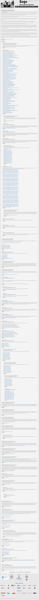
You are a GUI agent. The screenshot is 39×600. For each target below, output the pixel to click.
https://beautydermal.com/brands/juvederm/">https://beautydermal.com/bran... (21, 560)
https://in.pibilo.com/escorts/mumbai (7, 366)
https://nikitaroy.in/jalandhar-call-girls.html (8, 159)
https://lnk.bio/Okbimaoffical (5, 102)
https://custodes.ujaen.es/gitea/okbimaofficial (7, 62)
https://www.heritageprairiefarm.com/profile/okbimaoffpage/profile (9, 77)
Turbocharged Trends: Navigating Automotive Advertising (8, 402)
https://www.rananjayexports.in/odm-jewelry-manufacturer (10, 289)
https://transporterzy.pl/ (8, 496)
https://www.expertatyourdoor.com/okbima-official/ (8, 92)
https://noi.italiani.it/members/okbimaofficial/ (7, 98)
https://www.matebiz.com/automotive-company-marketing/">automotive (24, 404)
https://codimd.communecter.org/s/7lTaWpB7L (7, 54)
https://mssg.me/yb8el (5, 90)
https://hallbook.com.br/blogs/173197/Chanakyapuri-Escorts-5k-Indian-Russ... (11, 175)
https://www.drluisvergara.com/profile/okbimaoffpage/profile (9, 100)
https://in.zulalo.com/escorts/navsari (5, 336)
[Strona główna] (7, 7)
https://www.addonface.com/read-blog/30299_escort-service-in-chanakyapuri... (11, 198)
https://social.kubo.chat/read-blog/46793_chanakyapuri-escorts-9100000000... (11, 183)
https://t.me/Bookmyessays (7, 247)
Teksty (25, 6)
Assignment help (4, 307)
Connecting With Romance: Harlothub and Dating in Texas (8, 261)
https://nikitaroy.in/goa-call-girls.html (7, 151)
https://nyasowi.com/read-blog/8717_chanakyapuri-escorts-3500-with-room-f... (11, 182)
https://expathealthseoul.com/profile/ (6, 80)
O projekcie (22, 6)
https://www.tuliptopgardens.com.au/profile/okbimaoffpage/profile (9, 69)
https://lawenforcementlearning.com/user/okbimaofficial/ (8, 61)
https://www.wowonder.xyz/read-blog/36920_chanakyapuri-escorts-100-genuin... (11, 172)
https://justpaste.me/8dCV (5, 58)
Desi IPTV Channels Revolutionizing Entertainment (7, 417)
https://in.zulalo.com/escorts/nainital (5, 335)
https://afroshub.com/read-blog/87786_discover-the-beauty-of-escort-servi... (10, 192)
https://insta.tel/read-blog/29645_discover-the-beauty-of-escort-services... (10, 193)
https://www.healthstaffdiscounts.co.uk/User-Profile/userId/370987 (9, 78)
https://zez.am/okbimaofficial (5, 104)
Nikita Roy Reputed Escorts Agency (7, 145)
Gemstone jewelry (5, 286)
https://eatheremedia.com (6, 50)
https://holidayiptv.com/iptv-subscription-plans (7, 431)
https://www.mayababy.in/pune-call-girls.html (9, 391)
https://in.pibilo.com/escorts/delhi (7, 367)
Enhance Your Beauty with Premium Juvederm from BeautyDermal (9, 557)
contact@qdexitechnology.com (8, 517)
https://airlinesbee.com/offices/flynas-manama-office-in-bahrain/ (9, 135)
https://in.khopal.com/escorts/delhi (8, 380)
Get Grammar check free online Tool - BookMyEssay (7, 238)
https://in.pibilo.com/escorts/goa (7, 369)
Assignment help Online (4, 300)
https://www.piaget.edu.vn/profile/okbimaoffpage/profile (8, 95)
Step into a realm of (4, 473)
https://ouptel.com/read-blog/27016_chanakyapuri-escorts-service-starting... (10, 178)
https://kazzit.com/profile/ (5, 88)
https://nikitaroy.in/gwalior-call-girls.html (8, 157)
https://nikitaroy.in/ (5, 149)
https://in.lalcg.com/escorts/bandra (5, 552)
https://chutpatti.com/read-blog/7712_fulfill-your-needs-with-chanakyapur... (10, 195)
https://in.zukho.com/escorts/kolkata (6, 355)
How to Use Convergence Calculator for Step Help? (8, 530)
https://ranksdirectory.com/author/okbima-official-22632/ (8, 91)
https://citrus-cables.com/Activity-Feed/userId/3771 (8, 71)
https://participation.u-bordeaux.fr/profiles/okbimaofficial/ (8, 85)
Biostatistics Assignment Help (5, 314)
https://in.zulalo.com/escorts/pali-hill (5, 345)
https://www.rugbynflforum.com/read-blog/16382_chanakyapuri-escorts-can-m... (11, 205)
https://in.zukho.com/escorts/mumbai (6, 353)
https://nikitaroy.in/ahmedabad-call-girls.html (8, 152)
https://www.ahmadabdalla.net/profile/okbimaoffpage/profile (9, 107)
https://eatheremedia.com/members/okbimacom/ (8, 52)
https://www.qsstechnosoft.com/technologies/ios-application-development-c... (12, 283)
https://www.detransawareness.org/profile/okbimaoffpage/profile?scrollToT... (10, 55)
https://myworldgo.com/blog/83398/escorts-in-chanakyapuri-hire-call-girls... (10, 185)
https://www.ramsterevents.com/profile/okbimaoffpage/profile (9, 64)
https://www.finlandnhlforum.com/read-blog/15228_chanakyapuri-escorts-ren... (11, 206)
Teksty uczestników (6, 8)
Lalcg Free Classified (4, 548)
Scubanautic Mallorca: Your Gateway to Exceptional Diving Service (10, 43)
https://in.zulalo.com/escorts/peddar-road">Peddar (9, 327)
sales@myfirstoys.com (7, 545)
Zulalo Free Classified (4, 330)
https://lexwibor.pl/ (6, 489)
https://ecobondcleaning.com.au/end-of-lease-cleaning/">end (26, 443)
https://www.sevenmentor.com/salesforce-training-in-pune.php (8, 569)
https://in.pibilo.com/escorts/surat (7, 372)
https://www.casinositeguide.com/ (5, 257)
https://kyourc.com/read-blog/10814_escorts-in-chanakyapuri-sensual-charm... (11, 176)
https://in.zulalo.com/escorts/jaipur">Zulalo (8, 332)
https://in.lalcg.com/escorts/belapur (5, 553)
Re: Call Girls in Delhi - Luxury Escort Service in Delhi (10, 362)
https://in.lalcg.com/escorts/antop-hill (5, 551)
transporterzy (5, 494)
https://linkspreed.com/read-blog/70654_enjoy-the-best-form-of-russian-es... (10, 180)
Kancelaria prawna (5, 487)
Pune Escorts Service (7, 388)
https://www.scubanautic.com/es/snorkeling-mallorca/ (8, 470)
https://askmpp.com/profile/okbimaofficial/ (7, 59)
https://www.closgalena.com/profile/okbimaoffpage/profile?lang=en (9, 84)
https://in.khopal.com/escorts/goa (8, 382)
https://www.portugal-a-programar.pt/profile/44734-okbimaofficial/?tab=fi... (10, 110)
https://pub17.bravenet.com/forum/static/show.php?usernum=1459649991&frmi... (11, 57)
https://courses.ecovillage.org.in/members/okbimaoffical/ (8, 79)
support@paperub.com (7, 527)
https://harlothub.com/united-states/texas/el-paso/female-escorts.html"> (11, 263)
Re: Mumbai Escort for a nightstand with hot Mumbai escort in (12, 375)
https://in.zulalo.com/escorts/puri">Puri (7, 324)
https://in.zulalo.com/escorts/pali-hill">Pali (8, 326)
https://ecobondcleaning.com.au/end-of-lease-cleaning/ (9, 453)
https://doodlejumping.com (25, 234)
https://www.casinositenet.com (5, 255)
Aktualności (17, 6)
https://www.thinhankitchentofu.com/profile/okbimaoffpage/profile (9, 94)
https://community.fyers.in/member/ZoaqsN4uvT (7, 82)
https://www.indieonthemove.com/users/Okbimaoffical (8, 81)
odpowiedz (5, 121)
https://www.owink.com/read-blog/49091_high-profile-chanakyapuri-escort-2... (11, 174)
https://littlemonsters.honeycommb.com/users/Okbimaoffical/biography (10, 68)
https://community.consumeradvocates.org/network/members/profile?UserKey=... (11, 105)
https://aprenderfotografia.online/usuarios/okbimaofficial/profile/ (9, 65)
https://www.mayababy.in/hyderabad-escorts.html (10, 394)
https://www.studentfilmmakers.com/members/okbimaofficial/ (9, 75)
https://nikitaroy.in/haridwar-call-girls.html (8, 158)
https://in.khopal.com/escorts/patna (8, 383)
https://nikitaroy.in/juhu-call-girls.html (7, 160)
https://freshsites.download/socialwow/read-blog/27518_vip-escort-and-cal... (10, 169)
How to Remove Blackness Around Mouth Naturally (7, 269)
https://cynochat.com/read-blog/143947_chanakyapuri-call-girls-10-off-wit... (10, 170)
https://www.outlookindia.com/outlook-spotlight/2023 (7, 258)
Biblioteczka (29, 6)
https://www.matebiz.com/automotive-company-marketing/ (9, 414)
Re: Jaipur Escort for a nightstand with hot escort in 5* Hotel (9, 349)
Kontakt (33, 6)
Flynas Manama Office (5, 123)
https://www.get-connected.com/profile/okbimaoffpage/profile (9, 101)
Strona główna (2, 8)
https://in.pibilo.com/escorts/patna (7, 370)
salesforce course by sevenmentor (5, 564)
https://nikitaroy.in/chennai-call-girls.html (8, 154)
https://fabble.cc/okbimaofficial (6, 72)
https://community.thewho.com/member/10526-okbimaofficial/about (9, 74)
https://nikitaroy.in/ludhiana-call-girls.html (8, 162)
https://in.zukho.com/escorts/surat (6, 359)
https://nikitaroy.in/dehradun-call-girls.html (8, 155)
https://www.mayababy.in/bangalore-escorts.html (9, 395)
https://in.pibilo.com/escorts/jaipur (7, 365)
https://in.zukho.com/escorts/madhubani (7, 358)
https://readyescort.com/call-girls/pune (9, 334)
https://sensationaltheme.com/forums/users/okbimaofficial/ (9, 108)
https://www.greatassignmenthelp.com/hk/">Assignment (9, 302)
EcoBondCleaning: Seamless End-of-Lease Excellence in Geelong (9, 441)
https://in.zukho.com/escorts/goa (6, 356)
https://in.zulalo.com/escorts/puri (5, 343)
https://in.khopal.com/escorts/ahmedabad (9, 384)
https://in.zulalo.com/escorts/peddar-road (6, 346)
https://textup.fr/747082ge (5, 67)
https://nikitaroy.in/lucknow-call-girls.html (8, 161)
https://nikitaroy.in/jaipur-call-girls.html (7, 148)
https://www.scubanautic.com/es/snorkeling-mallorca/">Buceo (9, 460)
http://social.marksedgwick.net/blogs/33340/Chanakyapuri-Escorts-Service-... (10, 181)
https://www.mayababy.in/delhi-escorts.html (9, 392)
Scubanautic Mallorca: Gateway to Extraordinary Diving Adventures (9, 456)
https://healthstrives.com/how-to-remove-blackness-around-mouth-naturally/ (9, 274)
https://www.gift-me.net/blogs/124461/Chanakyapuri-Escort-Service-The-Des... (11, 197)
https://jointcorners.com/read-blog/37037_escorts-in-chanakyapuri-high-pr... (10, 200)
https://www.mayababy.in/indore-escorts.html (9, 397)
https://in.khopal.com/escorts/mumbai (8, 379)
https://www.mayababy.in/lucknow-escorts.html (9, 399)
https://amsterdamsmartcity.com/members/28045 (8, 112)
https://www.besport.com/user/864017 (6, 111)
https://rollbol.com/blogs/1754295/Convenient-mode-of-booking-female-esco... (11, 201)
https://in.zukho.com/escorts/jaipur (6, 352)
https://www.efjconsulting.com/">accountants (26, 475)
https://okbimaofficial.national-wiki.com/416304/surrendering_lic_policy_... (10, 97)
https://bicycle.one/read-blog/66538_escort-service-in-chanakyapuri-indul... (10, 188)
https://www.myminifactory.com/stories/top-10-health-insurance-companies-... (10, 87)
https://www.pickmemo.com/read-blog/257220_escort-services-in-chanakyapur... (11, 187)
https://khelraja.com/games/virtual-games (10, 120)
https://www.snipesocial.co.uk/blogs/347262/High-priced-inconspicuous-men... (11, 199)
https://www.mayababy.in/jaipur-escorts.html (9, 398)
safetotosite (3, 251)
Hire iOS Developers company (5, 277)
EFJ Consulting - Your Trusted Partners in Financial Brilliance (8, 480)
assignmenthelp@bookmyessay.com (8, 248)
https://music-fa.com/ (10, 437)
